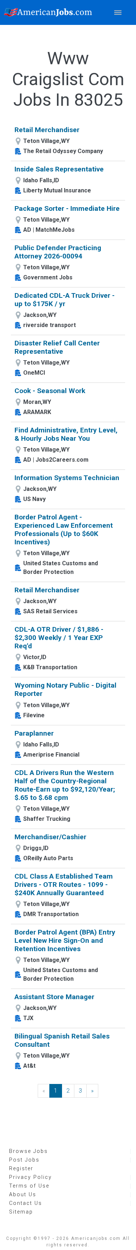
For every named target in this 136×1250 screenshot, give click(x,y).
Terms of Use (29, 1186)
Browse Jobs (28, 1151)
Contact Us (25, 1203)
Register (21, 1169)
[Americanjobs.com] (50, 12)
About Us (22, 1195)
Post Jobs (24, 1160)
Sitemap (21, 1212)
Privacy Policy (30, 1177)
